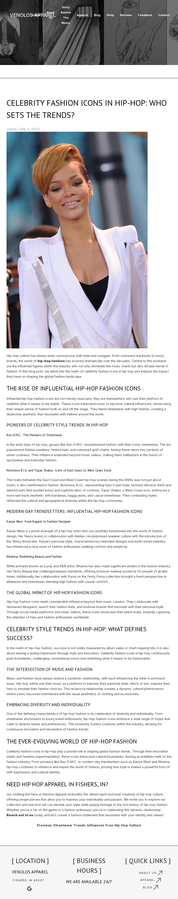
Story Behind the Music (66, 15)
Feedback (145, 15)
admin (11, 129)
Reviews (126, 15)
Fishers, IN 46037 (28, 880)
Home (36, 15)
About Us (50, 15)
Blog (97, 15)
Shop (110, 15)
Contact (164, 15)
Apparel (82, 15)
